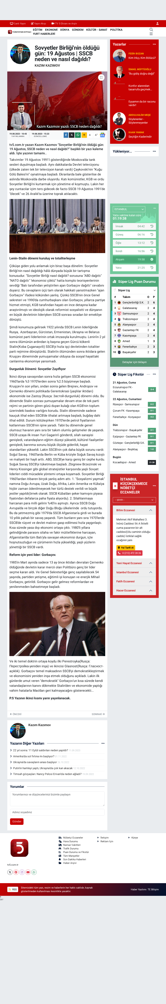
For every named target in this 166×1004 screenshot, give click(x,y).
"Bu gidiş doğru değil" (142, 73)
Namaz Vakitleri (72, 845)
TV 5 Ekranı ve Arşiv (66, 23)
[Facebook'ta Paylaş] (66, 135)
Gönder (16, 821)
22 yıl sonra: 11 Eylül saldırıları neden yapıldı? (41, 750)
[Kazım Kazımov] (20, 53)
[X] (10, 872)
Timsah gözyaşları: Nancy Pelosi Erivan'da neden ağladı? (47, 774)
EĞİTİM (37, 29)
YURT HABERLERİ (44, 33)
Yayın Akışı (40, 23)
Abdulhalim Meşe (140, 115)
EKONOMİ (51, 29)
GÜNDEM (77, 29)
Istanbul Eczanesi (127, 572)
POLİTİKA (116, 29)
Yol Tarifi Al (127, 547)
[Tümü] (154, 44)
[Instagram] (22, 872)
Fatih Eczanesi (125, 581)
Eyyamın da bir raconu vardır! (142, 103)
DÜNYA (64, 29)
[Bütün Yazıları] (103, 743)
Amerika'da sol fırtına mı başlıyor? (34, 756)
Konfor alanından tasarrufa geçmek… (140, 87)
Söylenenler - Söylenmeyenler (138, 120)
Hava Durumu (70, 841)
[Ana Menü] (151, 34)
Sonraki (97, 714)
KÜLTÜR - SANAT (96, 29)
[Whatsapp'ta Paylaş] (78, 135)
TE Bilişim (153, 889)
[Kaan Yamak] (119, 134)
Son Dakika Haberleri (74, 859)
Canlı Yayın (20, 23)
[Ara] (151, 30)
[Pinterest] (16, 872)
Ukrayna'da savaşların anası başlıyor (35, 762)
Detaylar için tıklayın (134, 362)
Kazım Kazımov (47, 65)
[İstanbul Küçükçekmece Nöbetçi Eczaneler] (154, 485)
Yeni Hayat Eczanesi (129, 563)
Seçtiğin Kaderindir (140, 136)
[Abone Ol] (102, 135)
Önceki (16, 714)
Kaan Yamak (136, 132)
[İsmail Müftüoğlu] (119, 71)
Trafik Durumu (70, 848)
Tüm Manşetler (71, 855)
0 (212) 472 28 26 (131, 553)
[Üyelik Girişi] (156, 23)
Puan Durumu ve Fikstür (76, 852)
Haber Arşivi (70, 863)
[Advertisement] (134, 179)
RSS (14, 889)
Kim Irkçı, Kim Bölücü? (142, 57)
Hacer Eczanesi (126, 590)
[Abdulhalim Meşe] (119, 118)
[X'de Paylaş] (71, 135)
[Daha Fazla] (84, 135)
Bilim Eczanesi (125, 510)
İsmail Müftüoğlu (140, 69)
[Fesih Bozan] (119, 55)
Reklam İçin (107, 841)
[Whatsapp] (34, 872)
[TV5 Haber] (19, 32)
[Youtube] (28, 872)
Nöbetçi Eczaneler (73, 837)
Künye (134, 837)
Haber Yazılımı (138, 889)
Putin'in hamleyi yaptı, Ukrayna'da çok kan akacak (43, 768)
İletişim (105, 837)
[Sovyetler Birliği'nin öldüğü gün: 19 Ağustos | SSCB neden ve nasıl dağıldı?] (57, 100)
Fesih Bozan (136, 53)
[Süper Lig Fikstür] (154, 374)
